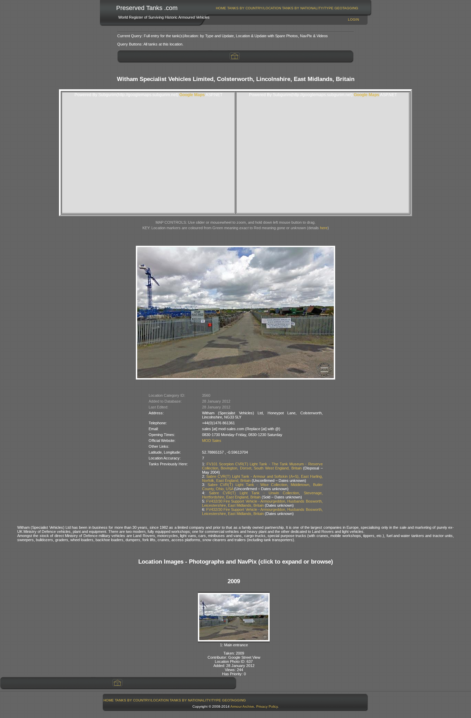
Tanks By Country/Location (254, 8)
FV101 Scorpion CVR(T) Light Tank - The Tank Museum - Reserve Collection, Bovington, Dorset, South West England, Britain (262, 466)
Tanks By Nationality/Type (307, 8)
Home (221, 8)
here (324, 228)
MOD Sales (211, 440)
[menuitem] (221, 8)
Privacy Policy (267, 706)
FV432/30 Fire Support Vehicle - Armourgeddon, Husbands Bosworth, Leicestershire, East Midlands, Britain (262, 503)
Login (353, 19)
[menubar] (287, 8)
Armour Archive (242, 706)
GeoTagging (346, 8)
